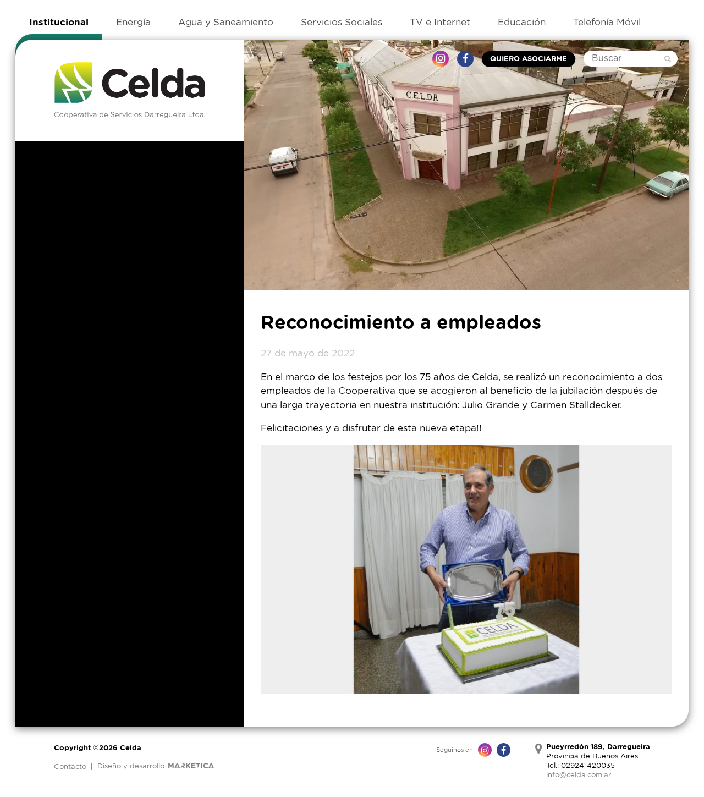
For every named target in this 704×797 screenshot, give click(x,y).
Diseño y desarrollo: (132, 766)
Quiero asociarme (528, 59)
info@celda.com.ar (578, 775)
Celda (130, 90)
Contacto (70, 766)
